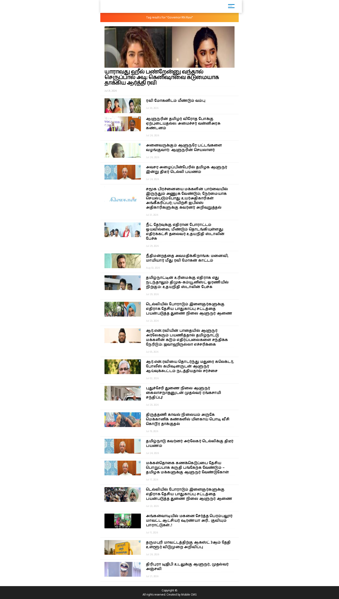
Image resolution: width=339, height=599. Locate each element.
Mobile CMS (189, 595)
